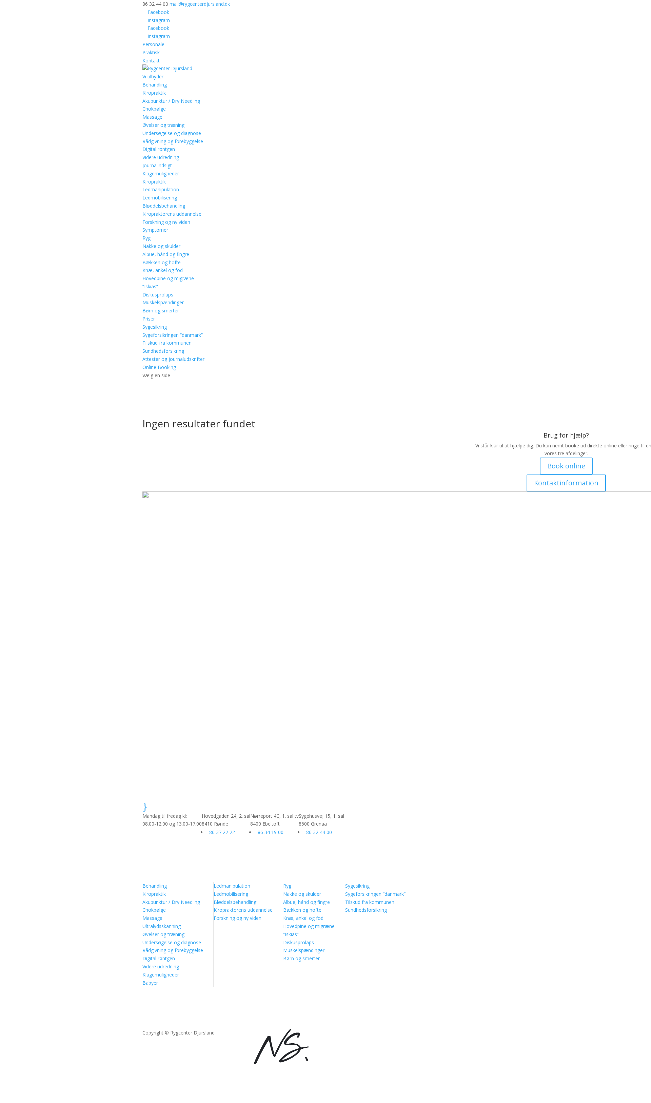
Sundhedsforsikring (163, 351)
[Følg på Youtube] (248, 1034)
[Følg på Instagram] (234, 1034)
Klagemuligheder (160, 173)
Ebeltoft (279, 804)
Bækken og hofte (161, 262)
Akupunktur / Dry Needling (171, 101)
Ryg (146, 238)
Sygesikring (154, 327)
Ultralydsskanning (161, 926)
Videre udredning (160, 157)
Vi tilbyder (152, 76)
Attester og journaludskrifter (173, 359)
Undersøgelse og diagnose (171, 133)
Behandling (154, 886)
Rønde (228, 804)
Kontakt (151, 60)
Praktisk (151, 52)
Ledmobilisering (159, 197)
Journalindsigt (157, 165)
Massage (152, 117)
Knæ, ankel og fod (162, 270)
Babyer (150, 983)
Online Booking (159, 367)
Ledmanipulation (160, 189)
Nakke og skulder (161, 246)
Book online (566, 465)
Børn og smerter (160, 310)
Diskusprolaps (157, 294)
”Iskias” (150, 286)
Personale (153, 44)
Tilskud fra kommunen (167, 343)
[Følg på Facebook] (221, 1034)
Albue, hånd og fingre (165, 254)
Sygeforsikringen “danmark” (172, 335)
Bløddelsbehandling (163, 205)
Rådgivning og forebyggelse (172, 141)
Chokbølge (154, 108)
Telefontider (178, 804)
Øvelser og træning (163, 125)
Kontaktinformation (566, 482)
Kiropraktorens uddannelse (171, 214)
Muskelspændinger (163, 302)
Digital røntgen (158, 149)
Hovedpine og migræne (168, 278)
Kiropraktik (154, 93)
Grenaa (326, 804)
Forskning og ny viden (166, 222)
